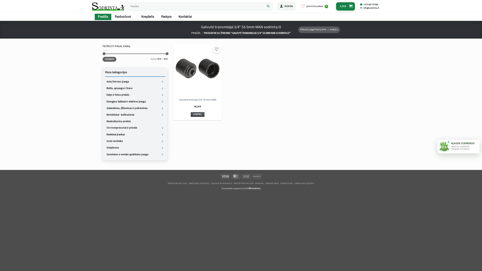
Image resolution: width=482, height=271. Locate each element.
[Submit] (268, 6)
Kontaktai (185, 17)
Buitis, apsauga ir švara (119, 88)
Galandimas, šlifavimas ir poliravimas (127, 108)
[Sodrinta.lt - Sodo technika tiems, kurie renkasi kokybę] (108, 6)
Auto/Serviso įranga (118, 81)
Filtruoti (109, 59)
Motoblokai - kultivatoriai (120, 114)
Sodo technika (115, 141)
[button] (286, 6)
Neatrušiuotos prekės (119, 121)
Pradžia (103, 17)
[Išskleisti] (162, 81)
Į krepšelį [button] (197, 114)
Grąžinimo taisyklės (199, 183)
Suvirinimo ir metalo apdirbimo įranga (127, 154)
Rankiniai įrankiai (116, 134)
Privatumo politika (177, 183)
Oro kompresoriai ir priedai (122, 127)
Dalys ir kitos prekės (118, 95)
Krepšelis (147, 17)
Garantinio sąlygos (304, 183)
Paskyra (166, 17)
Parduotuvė (123, 17)
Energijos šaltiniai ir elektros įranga (126, 101)
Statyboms (113, 147)
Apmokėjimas (272, 183)
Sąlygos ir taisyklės (221, 183)
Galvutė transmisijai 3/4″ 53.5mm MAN (197, 99)
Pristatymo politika (244, 183)
